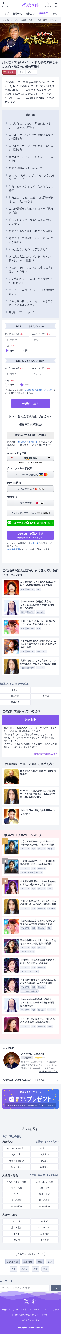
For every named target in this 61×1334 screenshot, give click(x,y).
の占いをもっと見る (24, 1079)
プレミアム (10, 72)
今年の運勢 (16, 1206)
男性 (27, 350)
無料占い (30, 13)
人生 (13, 1269)
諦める (24, 1269)
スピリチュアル (44, 1227)
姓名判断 (15, 696)
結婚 (35, 1269)
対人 (16, 1194)
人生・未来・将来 (44, 1181)
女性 (12, 350)
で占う (30, 403)
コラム (55, 13)
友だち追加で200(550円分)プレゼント (33, 522)
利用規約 (22, 441)
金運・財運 (44, 1188)
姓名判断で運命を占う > (45, 753)
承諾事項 (32, 441)
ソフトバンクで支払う (23, 513)
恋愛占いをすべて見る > (47, 1141)
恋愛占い (32, 20)
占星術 (44, 1221)
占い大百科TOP (7, 20)
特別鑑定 (43, 13)
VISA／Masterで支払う (26, 474)
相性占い (44, 1160)
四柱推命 (15, 702)
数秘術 (16, 1239)
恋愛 (21, 72)
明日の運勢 (44, 1200)
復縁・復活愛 (42, 20)
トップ (5, 13)
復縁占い (31, 72)
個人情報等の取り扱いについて (38, 390)
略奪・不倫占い (16, 1160)
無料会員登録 (13, 549)
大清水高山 (12, 1261)
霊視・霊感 (16, 1227)
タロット (15, 690)
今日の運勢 (16, 1200)
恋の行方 (16, 1154)
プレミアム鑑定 (20, 20)
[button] (30, 459)
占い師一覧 (34, 1309)
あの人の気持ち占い (16, 1148)
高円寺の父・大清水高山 (33, 1053)
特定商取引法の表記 (30, 1320)
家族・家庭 (44, 1194)
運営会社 (46, 1315)
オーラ (16, 1233)
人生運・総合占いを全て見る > (44, 1175)
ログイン (35, 542)
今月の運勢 (44, 1206)
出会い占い (16, 1166)
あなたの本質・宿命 (16, 1181)
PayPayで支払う (26, 488)
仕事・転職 (16, 1188)
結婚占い (44, 1166)
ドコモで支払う (26, 503)
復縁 (49, 1261)
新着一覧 (17, 13)
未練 (45, 1269)
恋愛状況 (44, 1148)
